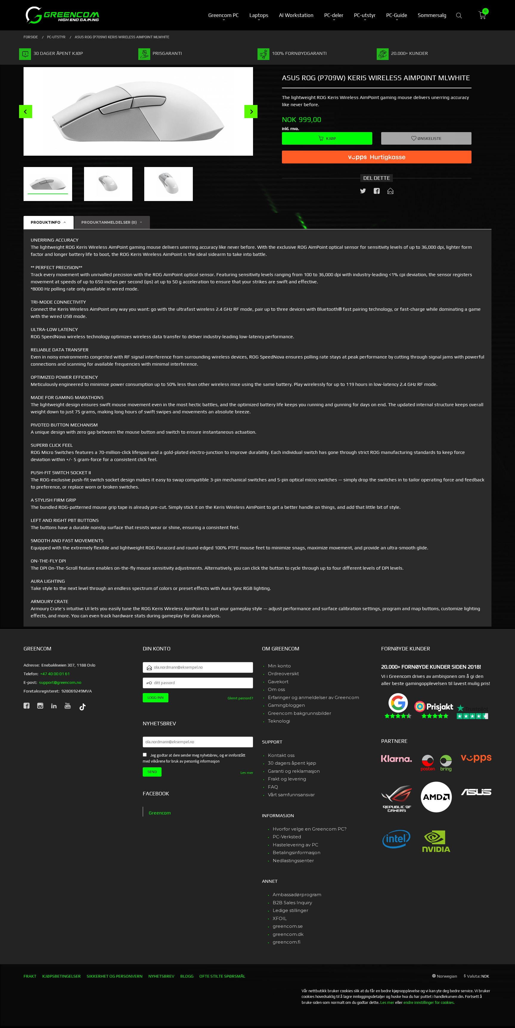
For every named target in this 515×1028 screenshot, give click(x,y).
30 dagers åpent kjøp (292, 763)
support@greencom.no (60, 682)
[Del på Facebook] (376, 192)
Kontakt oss (281, 755)
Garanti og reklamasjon (294, 771)
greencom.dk (288, 934)
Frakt (30, 976)
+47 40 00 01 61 (55, 673)
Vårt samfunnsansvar (291, 794)
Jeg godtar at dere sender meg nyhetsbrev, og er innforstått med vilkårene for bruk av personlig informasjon (194, 758)
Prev (25, 111)
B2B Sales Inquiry (292, 902)
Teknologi (279, 721)
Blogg (186, 976)
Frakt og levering (287, 779)
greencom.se (288, 926)
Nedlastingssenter (293, 860)
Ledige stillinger (290, 910)
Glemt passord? (240, 698)
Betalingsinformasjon (296, 852)
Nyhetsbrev (161, 976)
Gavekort (278, 681)
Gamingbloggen (286, 705)
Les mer (247, 773)
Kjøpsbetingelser (61, 976)
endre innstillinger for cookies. (429, 1002)
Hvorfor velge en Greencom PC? (310, 829)
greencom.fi (286, 942)
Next (251, 111)
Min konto (279, 666)
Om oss (276, 689)
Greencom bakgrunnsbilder (299, 713)
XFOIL (280, 918)
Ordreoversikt (283, 673)
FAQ (273, 787)
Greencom (160, 813)
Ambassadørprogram (297, 894)
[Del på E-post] (390, 192)
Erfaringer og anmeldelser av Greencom (313, 697)
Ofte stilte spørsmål (222, 976)
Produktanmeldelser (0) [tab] (109, 222)
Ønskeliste (429, 138)
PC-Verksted (287, 837)
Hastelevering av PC (295, 845)
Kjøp (331, 138)
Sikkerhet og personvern (114, 976)
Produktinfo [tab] (46, 222)
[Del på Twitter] (363, 192)
